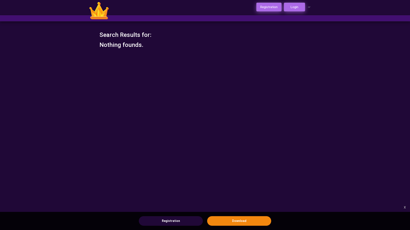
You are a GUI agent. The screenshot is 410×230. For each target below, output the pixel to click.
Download (239, 221)
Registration (171, 221)
